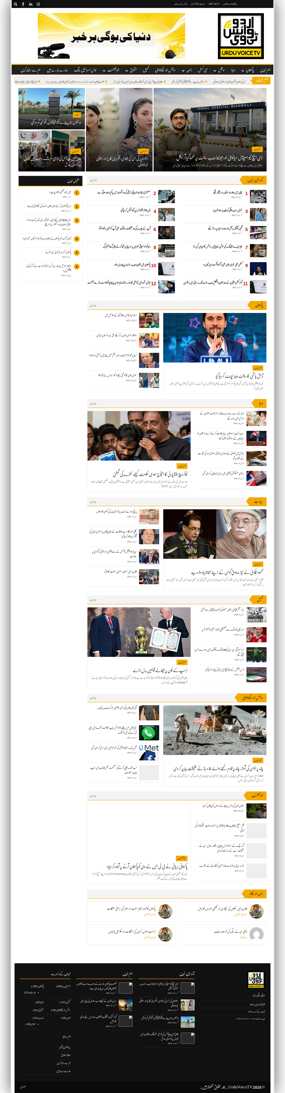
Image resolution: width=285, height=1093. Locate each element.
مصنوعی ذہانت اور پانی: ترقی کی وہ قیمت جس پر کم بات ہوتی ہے (124, 192)
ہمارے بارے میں (180, 3)
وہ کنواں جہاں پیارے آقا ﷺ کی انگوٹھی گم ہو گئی (207, 82)
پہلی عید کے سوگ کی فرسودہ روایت (230, 931)
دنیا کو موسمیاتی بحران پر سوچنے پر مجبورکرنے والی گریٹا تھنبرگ (126, 246)
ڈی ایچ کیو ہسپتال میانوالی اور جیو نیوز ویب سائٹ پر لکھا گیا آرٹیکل (35, 82)
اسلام (33, 1024)
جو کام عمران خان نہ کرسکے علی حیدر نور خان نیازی (117, 335)
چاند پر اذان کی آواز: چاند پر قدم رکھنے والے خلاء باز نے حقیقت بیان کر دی (218, 768)
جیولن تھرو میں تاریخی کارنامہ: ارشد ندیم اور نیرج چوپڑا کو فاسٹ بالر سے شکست (118, 282)
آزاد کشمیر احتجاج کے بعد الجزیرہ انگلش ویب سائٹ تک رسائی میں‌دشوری (212, 282)
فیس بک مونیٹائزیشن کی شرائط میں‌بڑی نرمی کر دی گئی (114, 747)
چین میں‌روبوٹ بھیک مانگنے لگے (227, 192)
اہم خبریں (265, 70)
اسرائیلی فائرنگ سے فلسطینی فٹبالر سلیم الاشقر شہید (223, 629)
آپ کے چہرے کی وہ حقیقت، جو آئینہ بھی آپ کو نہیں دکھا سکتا (124, 228)
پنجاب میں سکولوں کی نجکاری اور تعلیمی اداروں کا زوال (222, 908)
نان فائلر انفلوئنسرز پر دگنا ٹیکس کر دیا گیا (135, 210)
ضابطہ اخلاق (214, 3)
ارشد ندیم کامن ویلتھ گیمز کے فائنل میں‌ (120, 315)
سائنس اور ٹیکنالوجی (165, 70)
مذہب (41, 1017)
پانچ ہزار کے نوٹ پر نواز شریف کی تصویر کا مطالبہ (116, 511)
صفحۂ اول (23, 1087)
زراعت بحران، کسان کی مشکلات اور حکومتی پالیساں (132, 931)
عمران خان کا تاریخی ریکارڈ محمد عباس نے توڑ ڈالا (117, 375)
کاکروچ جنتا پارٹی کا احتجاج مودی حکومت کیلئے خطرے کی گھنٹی (150, 474)
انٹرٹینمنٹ (113, 70)
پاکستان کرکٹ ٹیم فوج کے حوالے (58, 252)
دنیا (233, 70)
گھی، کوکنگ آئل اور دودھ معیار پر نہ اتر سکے (225, 228)
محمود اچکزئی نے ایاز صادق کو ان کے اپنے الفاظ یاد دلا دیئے (227, 572)
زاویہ (189, 70)
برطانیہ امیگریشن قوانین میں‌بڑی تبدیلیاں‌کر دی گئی (223, 473)
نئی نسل (202, 70)
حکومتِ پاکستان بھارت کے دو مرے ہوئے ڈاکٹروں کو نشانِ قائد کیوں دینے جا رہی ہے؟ (94, 82)
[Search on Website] (15, 4)
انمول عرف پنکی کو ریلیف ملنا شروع (227, 210)
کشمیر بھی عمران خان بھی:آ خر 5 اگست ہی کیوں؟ (222, 264)
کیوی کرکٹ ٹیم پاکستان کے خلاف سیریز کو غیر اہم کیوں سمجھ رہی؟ (47, 238)
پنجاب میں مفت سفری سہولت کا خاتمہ (120, 571)
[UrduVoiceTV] (240, 36)
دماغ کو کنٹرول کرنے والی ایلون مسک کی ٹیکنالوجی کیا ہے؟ (49, 206)
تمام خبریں (93, 180)
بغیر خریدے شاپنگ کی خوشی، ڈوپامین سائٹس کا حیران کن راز (217, 246)
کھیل (146, 70)
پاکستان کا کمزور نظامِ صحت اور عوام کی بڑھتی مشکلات (131, 908)
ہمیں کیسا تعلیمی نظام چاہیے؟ (60, 192)
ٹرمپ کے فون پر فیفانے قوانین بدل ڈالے (160, 670)
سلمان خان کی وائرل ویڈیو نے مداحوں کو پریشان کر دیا (223, 805)
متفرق (133, 70)
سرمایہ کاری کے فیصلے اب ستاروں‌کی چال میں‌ (98, 1001)
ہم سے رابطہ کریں (198, 3)
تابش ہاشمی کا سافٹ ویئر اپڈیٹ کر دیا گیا (239, 376)
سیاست (33, 992)
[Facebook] (23, 4)
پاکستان (250, 70)
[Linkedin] (31, 4)
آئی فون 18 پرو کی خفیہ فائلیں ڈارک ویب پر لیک (117, 707)
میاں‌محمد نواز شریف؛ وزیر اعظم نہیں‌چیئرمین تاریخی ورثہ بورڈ (113, 355)
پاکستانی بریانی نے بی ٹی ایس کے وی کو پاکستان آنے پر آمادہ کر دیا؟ (147, 866)
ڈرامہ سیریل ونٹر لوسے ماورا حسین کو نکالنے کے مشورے (222, 865)
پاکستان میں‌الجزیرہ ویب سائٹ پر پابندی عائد (132, 264)
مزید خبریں (93, 305)
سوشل (221, 70)
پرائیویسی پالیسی (230, 3)
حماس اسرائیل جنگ (85, 70)
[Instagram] (38, 4)
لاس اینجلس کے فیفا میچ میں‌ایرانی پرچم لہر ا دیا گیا (225, 669)
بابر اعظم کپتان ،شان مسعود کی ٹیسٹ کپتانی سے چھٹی (222, 609)
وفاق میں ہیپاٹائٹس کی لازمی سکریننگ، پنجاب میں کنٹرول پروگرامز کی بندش (157, 82)
